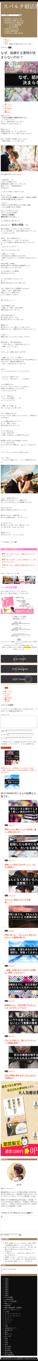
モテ (6, 1324)
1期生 (7, 1281)
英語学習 (8, 1350)
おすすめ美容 (13, 27)
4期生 (7, 1287)
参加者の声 (8, 1330)
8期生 (7, 1295)
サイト (3, 738)
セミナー (8, 1318)
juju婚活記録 (9, 1299)
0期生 (7, 1279)
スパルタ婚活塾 (17, 1358)
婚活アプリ (8, 1334)
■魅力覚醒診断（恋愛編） (14, 1307)
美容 (6, 1344)
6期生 (7, 1291)
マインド (8, 1322)
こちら (18, 174)
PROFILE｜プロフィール (13, 18)
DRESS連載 (9, 1297)
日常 (6, 1340)
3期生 (7, 1285)
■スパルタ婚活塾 (11, 1301)
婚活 (6, 688)
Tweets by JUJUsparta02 (8, 1269)
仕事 (6, 1326)
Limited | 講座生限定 (11, 31)
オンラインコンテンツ (12, 1314)
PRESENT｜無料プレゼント (14, 20)
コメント (5, 714)
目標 (6, 1342)
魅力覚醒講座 (9, 1355)
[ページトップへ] (1, 1271)
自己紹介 (8, 1348)
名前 (3, 731)
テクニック (8, 1320)
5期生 (7, 1289)
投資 (6, 1338)
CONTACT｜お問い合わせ (14, 33)
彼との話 (8, 1336)
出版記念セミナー (11, 1328)
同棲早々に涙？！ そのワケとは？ (20, 1257)
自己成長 (8, 1346)
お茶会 (7, 1312)
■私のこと (8, 1303)
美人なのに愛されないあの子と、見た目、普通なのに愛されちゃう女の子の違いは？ (20, 1249)
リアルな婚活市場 (15, 25)
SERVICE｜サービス (12, 29)
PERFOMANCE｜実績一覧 (14, 23)
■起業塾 (7, 1305)
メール (4, 734)
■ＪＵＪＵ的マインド (12, 1309)
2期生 (7, 1283)
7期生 (7, 1293)
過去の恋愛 (8, 1352)
